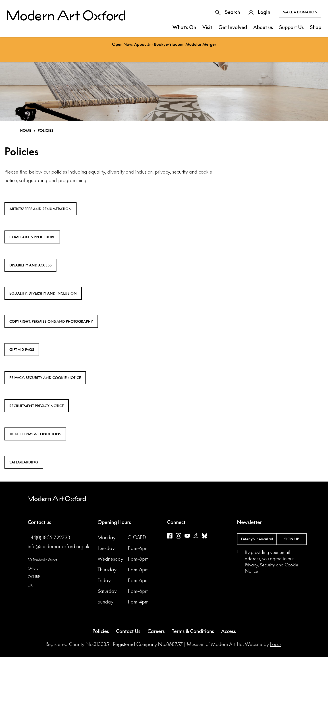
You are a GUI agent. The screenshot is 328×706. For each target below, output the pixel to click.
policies (45, 130)
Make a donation (300, 12)
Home (25, 130)
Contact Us (128, 631)
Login (264, 12)
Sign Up (291, 539)
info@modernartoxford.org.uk (58, 546)
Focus (275, 644)
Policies (100, 631)
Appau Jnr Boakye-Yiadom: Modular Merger (175, 44)
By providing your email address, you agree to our (271, 561)
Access (228, 631)
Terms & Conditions (193, 631)
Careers (156, 631)
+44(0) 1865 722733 (49, 537)
